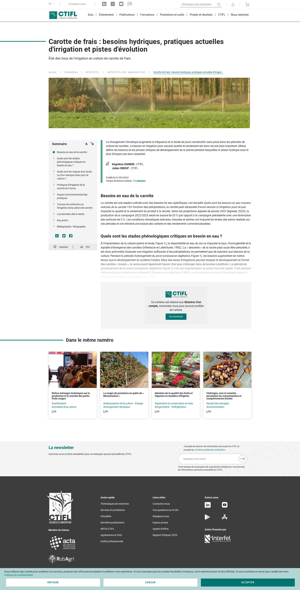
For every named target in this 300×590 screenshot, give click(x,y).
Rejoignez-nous (161, 516)
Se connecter (176, 316)
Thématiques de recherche (115, 503)
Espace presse (160, 522)
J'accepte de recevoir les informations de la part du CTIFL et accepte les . (211, 448)
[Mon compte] (233, 5)
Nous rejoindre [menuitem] (240, 14)
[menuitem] (90, 15)
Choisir (150, 582)
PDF (88, 247)
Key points (62, 220)
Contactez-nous (77, 4)
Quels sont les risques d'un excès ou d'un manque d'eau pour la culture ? (74, 175)
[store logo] (64, 14)
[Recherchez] (216, 4)
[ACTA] (62, 550)
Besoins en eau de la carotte (72, 152)
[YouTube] (224, 506)
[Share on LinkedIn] (57, 236)
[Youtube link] (121, 4)
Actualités (106, 516)
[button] (52, 4)
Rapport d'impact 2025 (165, 535)
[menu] (168, 15)
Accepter (247, 582)
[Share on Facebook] (71, 236)
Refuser (53, 582)
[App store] (224, 519)
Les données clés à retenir (71, 214)
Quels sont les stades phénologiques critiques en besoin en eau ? (71, 162)
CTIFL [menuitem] (221, 14)
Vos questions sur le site (165, 510)
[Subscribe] (242, 458)
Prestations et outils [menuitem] (172, 14)
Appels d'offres (161, 528)
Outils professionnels (112, 541)
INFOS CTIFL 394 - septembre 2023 (126, 72)
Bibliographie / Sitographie (71, 226)
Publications (71, 72)
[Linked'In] (208, 506)
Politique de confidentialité (18, 575)
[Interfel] (218, 542)
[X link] (113, 4)
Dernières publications (112, 522)
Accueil (52, 72)
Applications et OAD (111, 535)
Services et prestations (113, 510)
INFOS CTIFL (92, 72)
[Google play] (207, 519)
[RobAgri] (61, 562)
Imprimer (63, 247)
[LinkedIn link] (104, 4)
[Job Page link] (130, 4)
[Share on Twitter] (64, 236)
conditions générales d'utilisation (210, 450)
